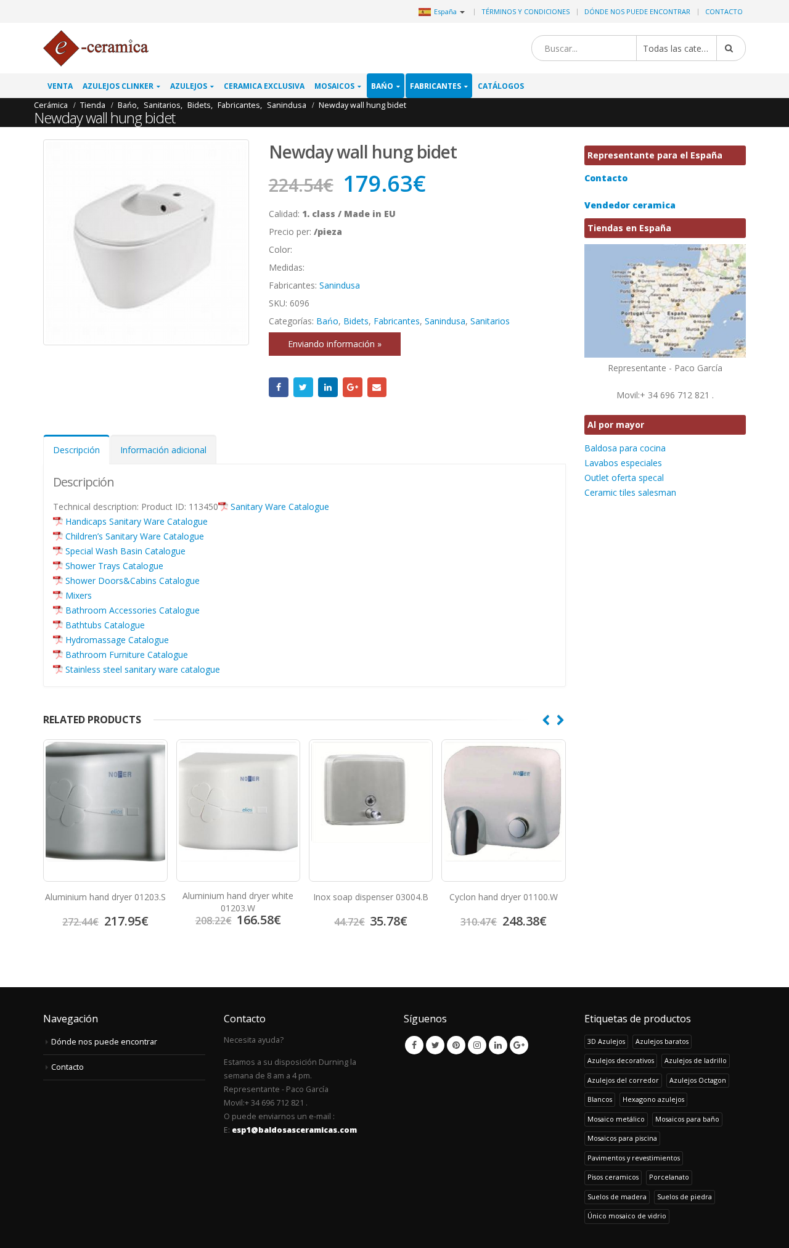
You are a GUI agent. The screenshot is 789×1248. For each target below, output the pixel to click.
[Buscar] (731, 48)
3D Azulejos (606, 1041)
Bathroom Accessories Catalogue (132, 610)
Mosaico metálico (616, 1118)
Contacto (724, 11)
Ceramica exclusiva (264, 86)
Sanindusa (339, 285)
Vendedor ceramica (630, 205)
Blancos (599, 1099)
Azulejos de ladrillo (695, 1060)
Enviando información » (335, 344)
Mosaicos (334, 86)
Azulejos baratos (662, 1041)
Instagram (477, 1045)
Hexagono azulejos (653, 1099)
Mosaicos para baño (687, 1118)
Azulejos (188, 86)
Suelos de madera (617, 1196)
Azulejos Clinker (118, 86)
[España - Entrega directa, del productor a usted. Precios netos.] (96, 48)
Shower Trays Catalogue (114, 566)
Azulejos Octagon (697, 1080)
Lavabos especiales (623, 463)
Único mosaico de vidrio (626, 1215)
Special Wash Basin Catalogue (125, 551)
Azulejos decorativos (620, 1060)
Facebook (278, 387)
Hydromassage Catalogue (117, 640)
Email (377, 387)
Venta (60, 86)
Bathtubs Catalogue (105, 625)
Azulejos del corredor (623, 1080)
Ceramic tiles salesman (630, 492)
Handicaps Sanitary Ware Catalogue (136, 521)
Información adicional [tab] (163, 450)
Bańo (382, 86)
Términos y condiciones (525, 11)
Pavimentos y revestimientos (633, 1157)
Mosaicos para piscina (622, 1138)
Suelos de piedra (684, 1196)
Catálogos (501, 86)
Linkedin (498, 1045)
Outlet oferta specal (624, 477)
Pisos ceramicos (613, 1176)
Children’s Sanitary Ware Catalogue (134, 536)
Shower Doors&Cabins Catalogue (132, 580)
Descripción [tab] (76, 450)
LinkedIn (328, 387)
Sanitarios (490, 321)
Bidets (356, 321)
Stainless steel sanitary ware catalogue (142, 669)
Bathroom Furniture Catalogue (126, 654)
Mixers (78, 595)
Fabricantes (435, 86)
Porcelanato (669, 1176)
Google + (352, 387)
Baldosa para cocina (625, 448)
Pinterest (456, 1045)
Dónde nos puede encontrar (637, 11)
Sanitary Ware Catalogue (280, 506)
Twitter (303, 387)
